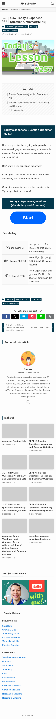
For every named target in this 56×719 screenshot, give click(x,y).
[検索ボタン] (52, 3)
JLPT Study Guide (10, 633)
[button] (6, 316)
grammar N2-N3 (21, 27)
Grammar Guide (10, 630)
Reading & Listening (11, 698)
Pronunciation (8, 682)
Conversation (8, 677)
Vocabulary (19, 110)
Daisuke (28, 369)
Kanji (4, 673)
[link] (28, 402)
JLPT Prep (33, 27)
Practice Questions (10, 30)
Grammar (9, 27)
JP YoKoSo (28, 3)
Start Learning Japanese (14, 657)
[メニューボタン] (3, 3)
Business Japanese (11, 686)
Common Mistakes (11, 690)
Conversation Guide (11, 637)
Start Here (7, 626)
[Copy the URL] (50, 316)
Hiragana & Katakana (12, 694)
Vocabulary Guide (10, 641)
